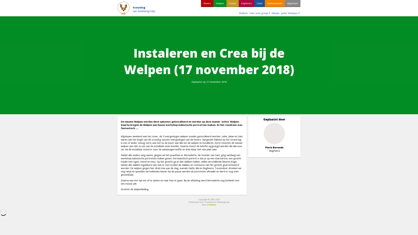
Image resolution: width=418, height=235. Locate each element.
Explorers (246, 3)
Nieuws (275, 13)
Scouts (232, 3)
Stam (259, 3)
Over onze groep (258, 13)
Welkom (243, 13)
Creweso (211, 204)
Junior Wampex (289, 13)
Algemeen (292, 3)
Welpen (220, 3)
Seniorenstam (274, 3)
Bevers (207, 3)
